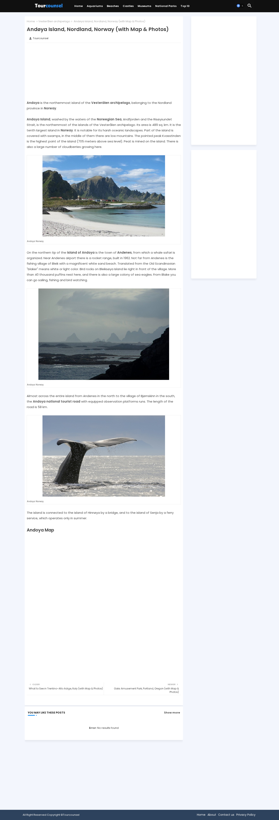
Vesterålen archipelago (54, 21)
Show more (172, 713)
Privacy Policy (246, 815)
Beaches (113, 6)
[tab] (78, 7)
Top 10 (185, 6)
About (212, 815)
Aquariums (95, 6)
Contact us (226, 815)
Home (78, 6)
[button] (240, 6)
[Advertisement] (104, 71)
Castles (128, 6)
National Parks (165, 6)
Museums (144, 6)
